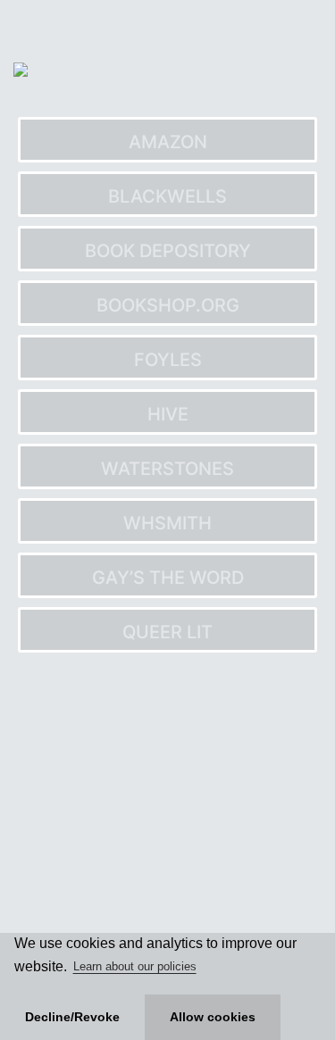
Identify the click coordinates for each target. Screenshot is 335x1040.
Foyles (168, 359)
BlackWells (167, 196)
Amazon (168, 142)
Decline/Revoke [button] (72, 1017)
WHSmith (167, 523)
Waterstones (167, 468)
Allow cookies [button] (212, 1017)
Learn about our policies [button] (135, 966)
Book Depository (168, 251)
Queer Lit (167, 632)
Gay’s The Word (168, 577)
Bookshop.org (167, 305)
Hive (167, 414)
